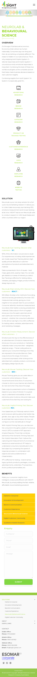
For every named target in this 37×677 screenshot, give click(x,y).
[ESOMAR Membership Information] (18, 656)
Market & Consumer (11, 496)
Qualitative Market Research (14, 523)
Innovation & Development (14, 500)
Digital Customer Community (14, 518)
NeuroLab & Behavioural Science (16, 514)
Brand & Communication (13, 505)
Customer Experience (12, 509)
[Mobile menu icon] (34, 5)
